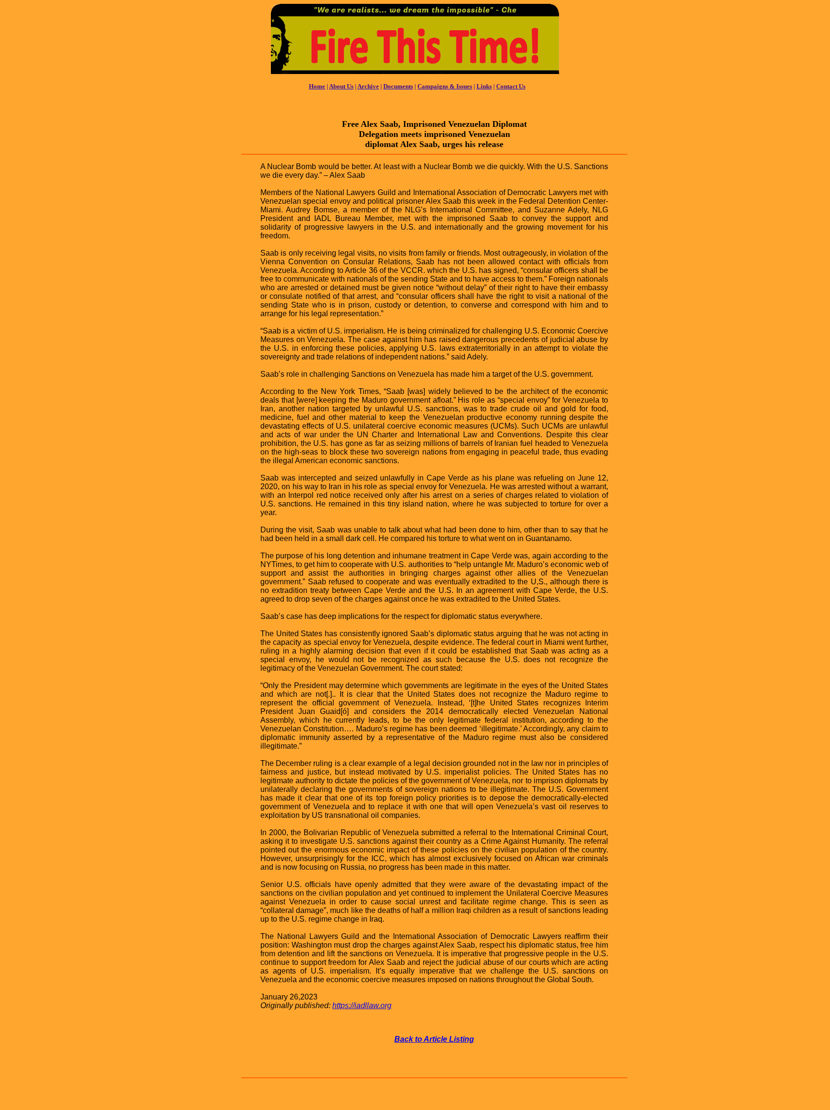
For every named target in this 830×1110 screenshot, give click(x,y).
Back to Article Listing (434, 1039)
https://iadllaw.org (361, 1005)
